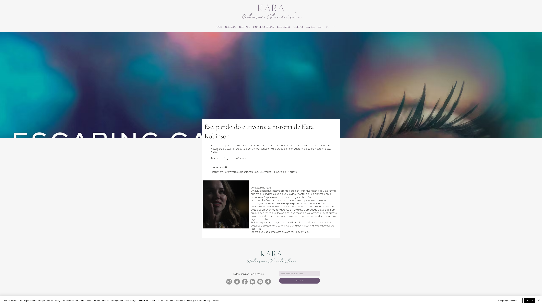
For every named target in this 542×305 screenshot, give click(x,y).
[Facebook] (245, 282)
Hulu (261, 172)
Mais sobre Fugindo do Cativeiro (229, 158)
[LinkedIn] (252, 282)
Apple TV (284, 172)
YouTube (253, 172)
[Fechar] (538, 300)
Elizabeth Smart (306, 197)
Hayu (294, 172)
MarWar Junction (261, 148)
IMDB (214, 151)
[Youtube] (260, 282)
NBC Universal (230, 172)
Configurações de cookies (508, 300)
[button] (264, 27)
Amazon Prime (271, 172)
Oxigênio (243, 172)
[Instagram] (229, 282)
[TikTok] (268, 282)
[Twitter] (237, 282)
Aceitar (530, 300)
